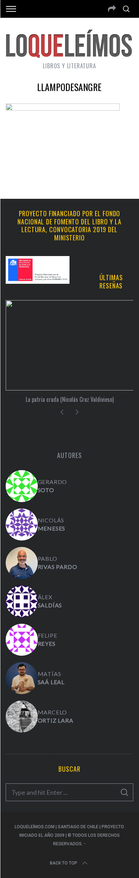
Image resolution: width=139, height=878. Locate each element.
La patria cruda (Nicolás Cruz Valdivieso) (70, 399)
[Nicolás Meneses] (22, 525)
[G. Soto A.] (22, 486)
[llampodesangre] (63, 108)
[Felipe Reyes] (22, 640)
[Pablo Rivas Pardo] (22, 563)
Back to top (63, 863)
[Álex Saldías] (22, 601)
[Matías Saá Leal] (22, 678)
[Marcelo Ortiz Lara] (22, 717)
